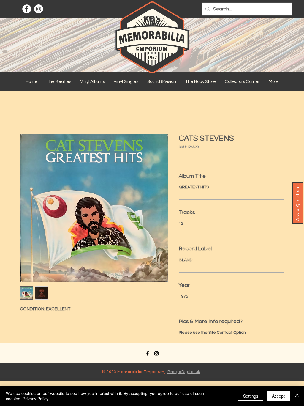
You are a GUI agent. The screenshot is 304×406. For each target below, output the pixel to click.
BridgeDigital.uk (183, 372)
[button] (59, 81)
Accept (278, 396)
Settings (250, 396)
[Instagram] (38, 8)
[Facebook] (26, 8)
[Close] (296, 396)
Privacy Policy (35, 399)
